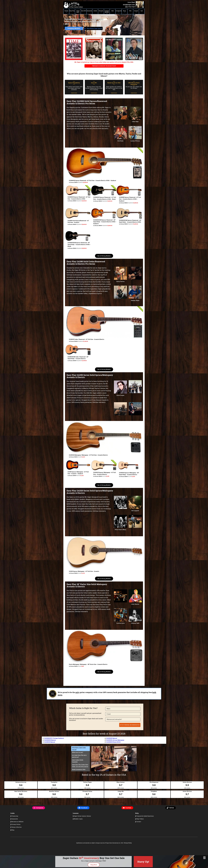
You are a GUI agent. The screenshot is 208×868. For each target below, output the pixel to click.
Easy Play (72, 10)
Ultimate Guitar (87, 794)
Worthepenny (154, 785)
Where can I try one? (77, 752)
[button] (120, 112)
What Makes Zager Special (94, 28)
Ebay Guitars (121, 785)
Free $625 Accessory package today (104, 66)
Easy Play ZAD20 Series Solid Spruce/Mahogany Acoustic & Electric (90, 492)
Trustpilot (54, 785)
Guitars (66, 10)
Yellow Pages (87, 785)
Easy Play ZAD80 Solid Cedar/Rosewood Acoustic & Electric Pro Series (86, 262)
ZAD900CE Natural (50, 740)
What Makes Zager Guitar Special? (79, 748)
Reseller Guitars (54, 794)
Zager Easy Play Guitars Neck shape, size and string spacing (80, 765)
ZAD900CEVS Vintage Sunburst (54, 738)
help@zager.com (129, 5)
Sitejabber (154, 794)
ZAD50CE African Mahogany (115, 740)
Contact (136, 10)
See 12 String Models (104, 256)
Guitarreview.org (20, 785)
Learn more (74, 93)
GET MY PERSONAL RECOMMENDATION (130, 724)
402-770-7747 (130, 7)
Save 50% (83, 10)
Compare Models (106, 11)
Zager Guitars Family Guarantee (77, 760)
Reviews (101, 10)
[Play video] (114, 759)
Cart (142, 10)
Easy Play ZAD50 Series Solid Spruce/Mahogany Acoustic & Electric (90, 376)
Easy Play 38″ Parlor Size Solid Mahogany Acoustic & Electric (87, 585)
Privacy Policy (128, 843)
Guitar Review (187, 785)
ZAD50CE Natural (111, 738)
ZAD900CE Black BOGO (113, 742)
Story (124, 10)
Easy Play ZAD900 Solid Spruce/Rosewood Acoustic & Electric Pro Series (87, 102)
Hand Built (77, 11)
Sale (112, 10)
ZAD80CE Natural (49, 742)
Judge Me (120, 794)
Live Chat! (131, 2)
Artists (95, 10)
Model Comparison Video (78, 769)
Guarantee (89, 10)
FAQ (130, 10)
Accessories (119, 10)
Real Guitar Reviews (20, 794)
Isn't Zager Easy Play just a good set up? (79, 756)
